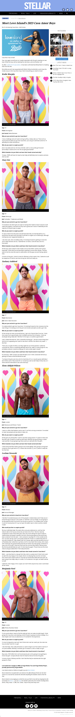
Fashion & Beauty (48, 13)
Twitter (67, 9)
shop (20, 681)
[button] (66, 13)
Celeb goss (5, 18)
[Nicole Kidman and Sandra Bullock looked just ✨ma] (67, 50)
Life (34, 13)
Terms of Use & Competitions (55, 710)
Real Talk (25, 13)
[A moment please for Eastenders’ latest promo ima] (55, 39)
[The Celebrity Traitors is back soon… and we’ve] (67, 39)
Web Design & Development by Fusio (66, 714)
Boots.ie (11, 681)
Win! (61, 13)
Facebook (63, 9)
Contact (34, 710)
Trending (13, 13)
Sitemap (64, 710)
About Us (30, 710)
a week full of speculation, (14, 65)
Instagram (71, 9)
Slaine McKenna (21, 18)
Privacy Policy (45, 710)
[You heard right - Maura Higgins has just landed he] (55, 50)
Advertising (39, 710)
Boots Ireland (31, 670)
